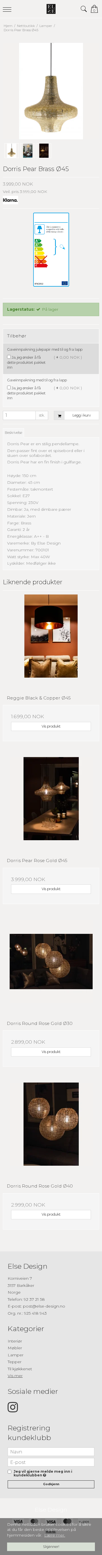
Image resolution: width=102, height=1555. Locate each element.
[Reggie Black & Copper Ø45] (51, 642)
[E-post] (51, 1461)
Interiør (15, 1341)
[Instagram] (13, 1410)
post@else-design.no (44, 1306)
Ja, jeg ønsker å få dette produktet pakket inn (26, 362)
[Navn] (51, 1451)
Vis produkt (51, 726)
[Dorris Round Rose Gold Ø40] (51, 1131)
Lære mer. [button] (54, 1535)
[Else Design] (51, 9)
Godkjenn (51, 1484)
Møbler (15, 1347)
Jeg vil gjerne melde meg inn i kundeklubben (53, 1473)
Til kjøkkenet (20, 1368)
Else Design (51, 1509)
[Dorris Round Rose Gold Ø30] (51, 968)
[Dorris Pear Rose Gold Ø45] (51, 805)
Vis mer (15, 1375)
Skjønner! (51, 1547)
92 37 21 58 (34, 1299)
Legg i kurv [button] (82, 415)
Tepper (15, 1361)
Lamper (16, 1355)
